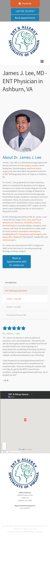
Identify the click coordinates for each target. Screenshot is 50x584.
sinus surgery (25, 165)
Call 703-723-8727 (25, 11)
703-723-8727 (25, 508)
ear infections (17, 222)
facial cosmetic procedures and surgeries (22, 231)
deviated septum (10, 225)
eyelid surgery (35, 234)
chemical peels (9, 240)
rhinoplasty (23, 234)
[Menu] (25, 63)
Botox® (14, 234)
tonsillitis (28, 222)
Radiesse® (17, 237)
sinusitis (37, 222)
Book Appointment (25, 17)
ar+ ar (32, 531)
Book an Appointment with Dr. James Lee (16, 262)
